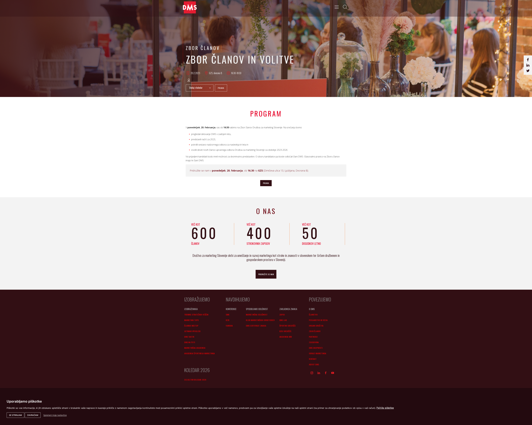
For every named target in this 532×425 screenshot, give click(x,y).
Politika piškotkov (385, 407)
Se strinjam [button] (15, 415)
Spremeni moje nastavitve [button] (55, 415)
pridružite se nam (266, 274)
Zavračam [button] (32, 415)
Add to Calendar (199, 88)
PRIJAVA (221, 87)
